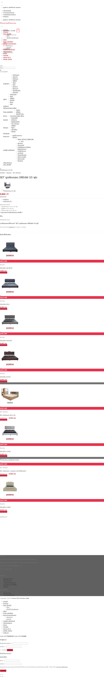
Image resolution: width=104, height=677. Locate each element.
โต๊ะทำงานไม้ (21, 159)
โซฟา (7, 36)
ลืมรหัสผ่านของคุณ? (6, 653)
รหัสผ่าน (3, 647)
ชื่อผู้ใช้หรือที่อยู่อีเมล (6, 643)
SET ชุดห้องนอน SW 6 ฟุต (7, 415)
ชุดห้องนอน (16, 75)
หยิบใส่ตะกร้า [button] (3, 273)
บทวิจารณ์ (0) (7, 201)
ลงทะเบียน (3, 670)
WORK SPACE (7, 59)
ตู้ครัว (11, 96)
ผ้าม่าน (5, 53)
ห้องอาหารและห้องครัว (9, 44)
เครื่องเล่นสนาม (7, 52)
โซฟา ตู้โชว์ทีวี (7, 34)
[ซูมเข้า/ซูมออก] (2, 674)
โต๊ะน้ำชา (15, 137)
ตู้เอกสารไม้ (21, 145)
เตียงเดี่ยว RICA (5, 304)
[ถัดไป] (2, 676)
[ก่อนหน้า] (0, 676)
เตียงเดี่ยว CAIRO (5, 507)
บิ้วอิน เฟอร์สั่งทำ (8, 42)
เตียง (14, 83)
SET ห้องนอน (15, 124)
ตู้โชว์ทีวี (12, 100)
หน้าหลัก (5, 30)
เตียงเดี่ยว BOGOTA (6, 341)
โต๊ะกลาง (15, 87)
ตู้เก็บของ (15, 79)
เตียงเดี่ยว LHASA (5, 451)
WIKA (5, 40)
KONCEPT (6, 84)
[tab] (53, 199)
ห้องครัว (8, 48)
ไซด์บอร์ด (15, 93)
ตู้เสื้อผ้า (15, 81)
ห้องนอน (5, 32)
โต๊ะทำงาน (15, 89)
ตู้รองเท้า (15, 77)
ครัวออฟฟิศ (14, 118)
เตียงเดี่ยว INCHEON (6, 268)
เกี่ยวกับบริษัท (7, 11)
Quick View (3, 261)
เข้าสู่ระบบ (9, 650)
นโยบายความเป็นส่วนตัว (62, 667)
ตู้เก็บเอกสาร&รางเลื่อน (9, 108)
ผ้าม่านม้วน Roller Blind (17, 116)
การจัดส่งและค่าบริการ (9, 15)
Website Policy (8, 579)
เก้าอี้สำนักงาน (22, 151)
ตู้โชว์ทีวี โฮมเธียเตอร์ (12, 38)
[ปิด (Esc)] (0, 674)
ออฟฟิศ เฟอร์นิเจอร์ (9, 50)
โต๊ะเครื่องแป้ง (16, 91)
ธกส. (22, 141)
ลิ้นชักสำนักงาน (22, 149)
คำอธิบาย (6, 199)
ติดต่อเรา (6, 17)
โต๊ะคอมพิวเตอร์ (22, 155)
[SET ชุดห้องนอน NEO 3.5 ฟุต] (7, 189)
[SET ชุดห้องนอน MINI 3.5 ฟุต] (9, 191)
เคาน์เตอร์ (20, 153)
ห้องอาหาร (9, 46)
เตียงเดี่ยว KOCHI (5, 377)
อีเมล (2, 661)
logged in (12, 227)
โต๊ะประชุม (20, 161)
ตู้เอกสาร (20, 143)
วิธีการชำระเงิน (7, 581)
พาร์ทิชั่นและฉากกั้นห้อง (24, 147)
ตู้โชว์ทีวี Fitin (20, 114)
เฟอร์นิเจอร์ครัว (15, 122)
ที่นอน (11, 102)
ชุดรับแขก (6, 106)
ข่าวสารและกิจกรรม (8, 13)
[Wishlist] (0, 168)
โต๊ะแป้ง (13, 132)
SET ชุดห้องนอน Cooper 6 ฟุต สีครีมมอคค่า (13, 471)
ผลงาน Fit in (7, 57)
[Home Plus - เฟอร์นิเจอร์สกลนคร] (8, 23)
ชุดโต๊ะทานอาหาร (17, 135)
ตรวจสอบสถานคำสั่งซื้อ (9, 585)
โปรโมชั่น (5, 55)
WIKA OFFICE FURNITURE (26, 139)
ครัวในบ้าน (14, 120)
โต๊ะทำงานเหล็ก (22, 157)
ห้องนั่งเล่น (6, 134)
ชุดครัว (18, 110)
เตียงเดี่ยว (14, 130)
